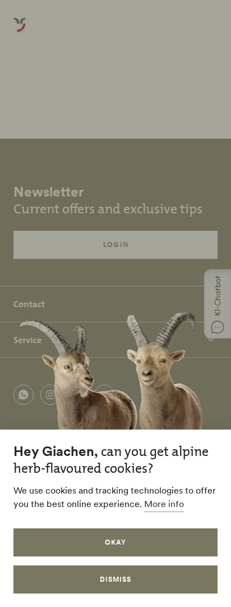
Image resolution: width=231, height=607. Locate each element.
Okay (115, 542)
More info (164, 503)
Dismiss (115, 579)
